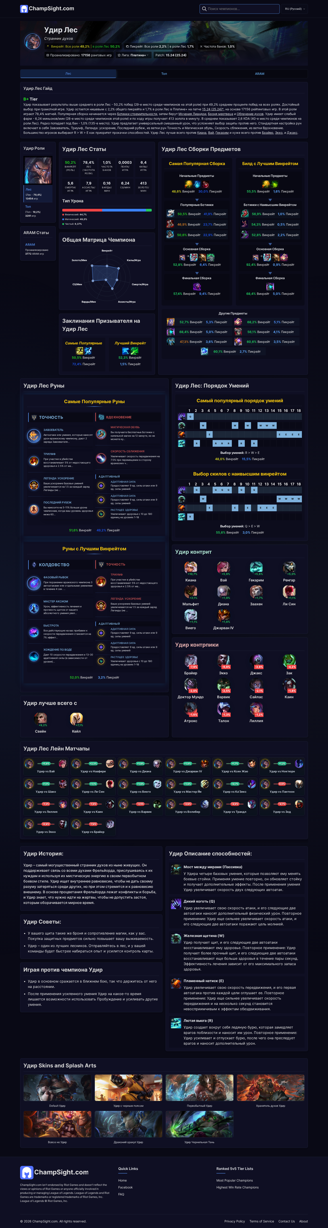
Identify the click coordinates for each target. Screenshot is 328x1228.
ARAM (259, 73)
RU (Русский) (293, 8)
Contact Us (286, 1221)
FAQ (121, 1194)
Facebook (125, 1187)
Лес (68, 73)
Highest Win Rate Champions (237, 1187)
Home (122, 1180)
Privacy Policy (234, 1221)
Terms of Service (261, 1221)
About (303, 1221)
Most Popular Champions (234, 1180)
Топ (164, 73)
